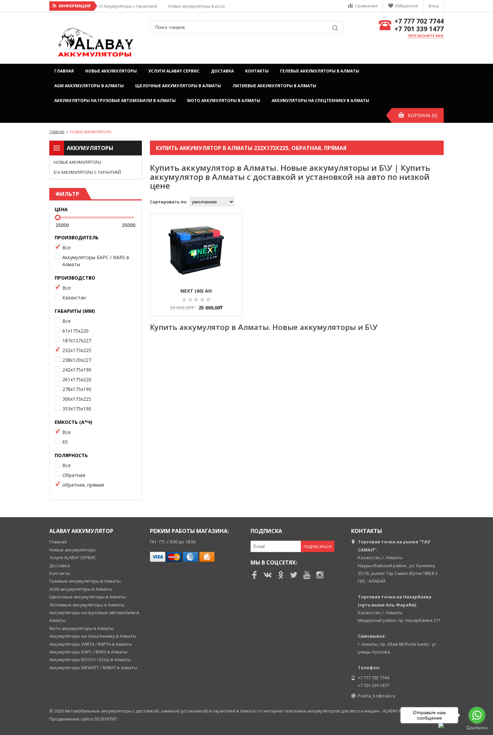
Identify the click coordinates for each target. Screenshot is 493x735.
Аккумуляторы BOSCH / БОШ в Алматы (90, 659)
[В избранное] (230, 242)
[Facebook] (255, 575)
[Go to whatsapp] (477, 715)
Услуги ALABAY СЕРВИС (174, 71)
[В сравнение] (230, 254)
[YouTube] (307, 575)
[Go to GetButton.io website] (477, 728)
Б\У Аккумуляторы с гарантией (87, 172)
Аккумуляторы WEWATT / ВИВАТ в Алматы (93, 668)
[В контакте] (268, 575)
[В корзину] (230, 230)
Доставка (222, 71)
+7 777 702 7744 (419, 21)
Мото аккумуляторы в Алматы (223, 100)
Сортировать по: (168, 202)
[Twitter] (294, 575)
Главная (64, 71)
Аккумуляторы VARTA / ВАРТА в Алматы (90, 644)
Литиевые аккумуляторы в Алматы (274, 86)
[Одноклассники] (281, 575)
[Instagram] (320, 575)
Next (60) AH (196, 291)
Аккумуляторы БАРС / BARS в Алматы (88, 652)
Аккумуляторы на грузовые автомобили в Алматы (115, 100)
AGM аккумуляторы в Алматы (89, 86)
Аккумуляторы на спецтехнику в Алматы (320, 100)
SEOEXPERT (105, 719)
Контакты (257, 71)
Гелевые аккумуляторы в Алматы (319, 71)
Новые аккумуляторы (111, 71)
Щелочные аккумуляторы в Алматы (178, 86)
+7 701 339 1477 (419, 29)
